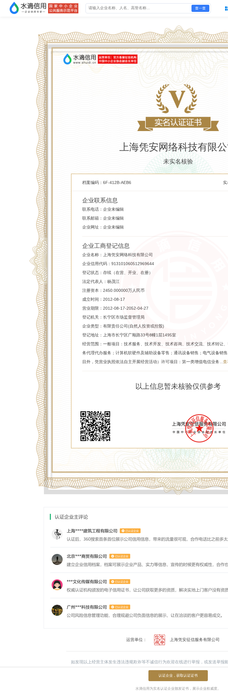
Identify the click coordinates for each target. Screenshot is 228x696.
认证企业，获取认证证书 (178, 675)
